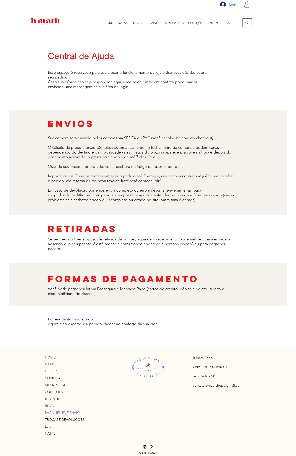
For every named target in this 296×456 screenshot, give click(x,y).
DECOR (51, 371)
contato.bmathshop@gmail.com (218, 385)
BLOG (49, 405)
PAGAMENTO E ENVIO (62, 412)
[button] (246, 4)
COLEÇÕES (54, 392)
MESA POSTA (55, 385)
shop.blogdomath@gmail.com (74, 195)
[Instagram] (145, 447)
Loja (48, 426)
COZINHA (52, 378)
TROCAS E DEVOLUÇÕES (64, 419)
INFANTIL (52, 399)
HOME (50, 357)
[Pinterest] (151, 447)
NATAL (50, 364)
